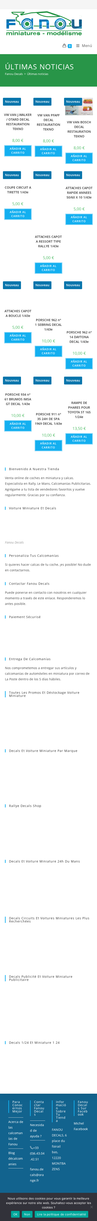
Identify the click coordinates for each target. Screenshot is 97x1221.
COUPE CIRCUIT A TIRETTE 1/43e (18, 189)
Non (27, 1214)
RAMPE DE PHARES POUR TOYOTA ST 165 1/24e (79, 410)
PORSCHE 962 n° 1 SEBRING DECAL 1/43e (48, 324)
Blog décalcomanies (15, 1158)
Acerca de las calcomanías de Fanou (15, 1133)
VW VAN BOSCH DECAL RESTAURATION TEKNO (79, 129)
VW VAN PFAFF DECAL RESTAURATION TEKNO (48, 122)
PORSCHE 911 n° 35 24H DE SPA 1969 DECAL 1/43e (48, 419)
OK (15, 1214)
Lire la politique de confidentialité (61, 1214)
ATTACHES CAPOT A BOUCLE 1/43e (18, 313)
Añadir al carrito (18, 151)
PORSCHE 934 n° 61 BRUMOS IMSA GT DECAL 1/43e (18, 399)
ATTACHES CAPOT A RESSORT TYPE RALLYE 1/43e (48, 241)
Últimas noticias (37, 74)
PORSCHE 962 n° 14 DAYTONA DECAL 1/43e (79, 337)
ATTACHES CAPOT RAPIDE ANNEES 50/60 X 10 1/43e (79, 192)
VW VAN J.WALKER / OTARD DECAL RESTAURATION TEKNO (18, 122)
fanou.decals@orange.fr (37, 1175)
